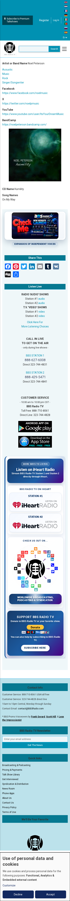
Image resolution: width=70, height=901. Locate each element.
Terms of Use (9, 812)
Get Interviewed (10, 779)
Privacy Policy (9, 807)
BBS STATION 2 (35, 372)
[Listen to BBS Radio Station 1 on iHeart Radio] (35, 504)
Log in (56, 20)
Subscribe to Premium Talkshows (18, 20)
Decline (18, 894)
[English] (66, 2)
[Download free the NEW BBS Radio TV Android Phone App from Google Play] (35, 426)
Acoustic (7, 69)
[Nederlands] (66, 6)
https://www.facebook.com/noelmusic (25, 93)
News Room (8, 788)
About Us (7, 798)
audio (41, 298)
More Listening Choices (35, 326)
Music (5, 73)
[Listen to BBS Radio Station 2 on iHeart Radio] (35, 525)
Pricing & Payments (12, 770)
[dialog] (35, 876)
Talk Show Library (11, 774)
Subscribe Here (35, 648)
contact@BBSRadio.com (31, 708)
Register (44, 20)
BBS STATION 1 (35, 355)
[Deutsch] (66, 15)
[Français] (66, 10)
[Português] (66, 23)
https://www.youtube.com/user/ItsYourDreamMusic (33, 114)
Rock (5, 78)
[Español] (66, 32)
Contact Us (8, 802)
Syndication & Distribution (15, 784)
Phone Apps (8, 793)
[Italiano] (66, 19)
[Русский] (66, 28)
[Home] (9, 48)
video (41, 311)
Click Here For (35, 322)
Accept (50, 894)
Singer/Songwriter (13, 82)
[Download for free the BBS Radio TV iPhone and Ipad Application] (35, 441)
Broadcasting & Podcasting (16, 765)
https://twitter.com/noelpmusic (20, 103)
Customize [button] (9, 885)
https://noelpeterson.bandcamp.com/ (24, 124)
